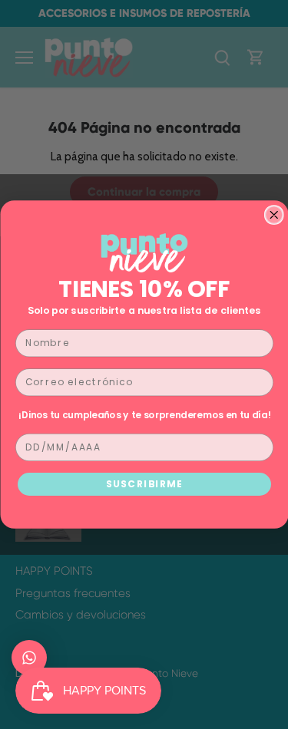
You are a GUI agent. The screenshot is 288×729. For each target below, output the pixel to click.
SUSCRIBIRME (144, 483)
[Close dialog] (274, 215)
